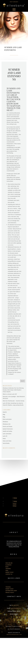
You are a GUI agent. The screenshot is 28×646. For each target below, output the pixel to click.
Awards (5, 412)
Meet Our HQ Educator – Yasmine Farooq (13, 401)
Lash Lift (5, 436)
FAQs (7, 570)
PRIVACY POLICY (10, 592)
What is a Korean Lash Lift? (10, 394)
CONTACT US (9, 574)
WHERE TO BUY (9, 572)
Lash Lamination (7, 433)
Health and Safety (7, 431)
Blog (4, 414)
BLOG (7, 566)
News (4, 438)
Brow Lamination (7, 419)
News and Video (7, 441)
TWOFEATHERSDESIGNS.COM (14, 634)
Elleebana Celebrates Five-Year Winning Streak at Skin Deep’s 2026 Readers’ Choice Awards (13, 389)
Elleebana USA (6, 424)
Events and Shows (7, 426)
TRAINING (8, 568)
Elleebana (5, 421)
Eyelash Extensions (8, 429)
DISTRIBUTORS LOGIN (11, 590)
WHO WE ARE (9, 563)
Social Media (6, 443)
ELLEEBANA (8, 565)
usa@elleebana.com (15, 608)
